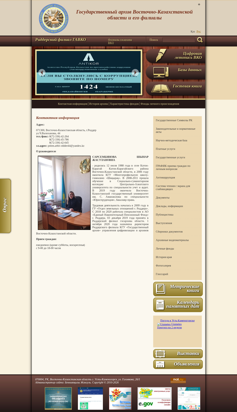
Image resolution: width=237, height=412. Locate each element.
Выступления (164, 223)
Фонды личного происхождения (160, 103)
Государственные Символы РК (174, 120)
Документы (163, 197)
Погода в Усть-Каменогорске (177, 320)
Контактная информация (72, 103)
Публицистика (164, 214)
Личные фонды (165, 248)
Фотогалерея (163, 265)
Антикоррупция (165, 177)
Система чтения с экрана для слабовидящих (173, 187)
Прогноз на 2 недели (169, 327)
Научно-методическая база (171, 140)
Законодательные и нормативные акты (175, 130)
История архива (98, 103)
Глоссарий (162, 274)
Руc (199, 31)
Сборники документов (169, 231)
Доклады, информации (169, 206)
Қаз (193, 31)
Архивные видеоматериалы (172, 240)
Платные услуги (165, 148)
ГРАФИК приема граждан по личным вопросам (173, 167)
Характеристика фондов (124, 103)
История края (164, 257)
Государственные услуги (170, 157)
